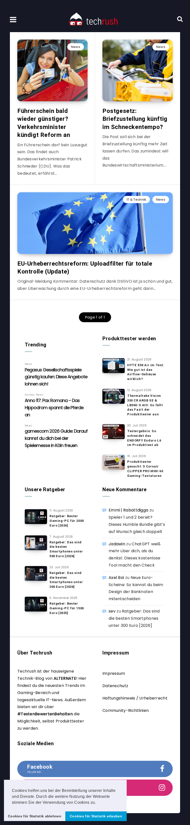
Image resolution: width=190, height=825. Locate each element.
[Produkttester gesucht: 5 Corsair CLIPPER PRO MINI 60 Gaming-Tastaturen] (113, 462)
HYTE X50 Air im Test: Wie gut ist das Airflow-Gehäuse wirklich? (146, 372)
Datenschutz (115, 686)
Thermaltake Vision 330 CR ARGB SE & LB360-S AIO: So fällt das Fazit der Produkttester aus (145, 405)
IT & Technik (136, 199)
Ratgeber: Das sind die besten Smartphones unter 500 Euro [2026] (66, 549)
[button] (97, 803)
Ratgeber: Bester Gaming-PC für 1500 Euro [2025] (66, 608)
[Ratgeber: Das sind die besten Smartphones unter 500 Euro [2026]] (36, 542)
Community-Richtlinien (125, 710)
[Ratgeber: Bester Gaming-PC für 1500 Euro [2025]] (36, 604)
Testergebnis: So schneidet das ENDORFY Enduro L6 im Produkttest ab (144, 438)
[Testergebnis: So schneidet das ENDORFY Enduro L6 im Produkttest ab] (113, 431)
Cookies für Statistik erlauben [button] (96, 816)
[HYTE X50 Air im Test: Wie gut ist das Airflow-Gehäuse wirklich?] (113, 365)
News (75, 46)
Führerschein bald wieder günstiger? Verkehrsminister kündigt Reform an (43, 122)
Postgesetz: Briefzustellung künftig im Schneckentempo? (134, 118)
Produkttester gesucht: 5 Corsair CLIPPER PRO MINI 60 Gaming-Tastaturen (145, 469)
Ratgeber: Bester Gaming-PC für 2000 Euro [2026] (66, 520)
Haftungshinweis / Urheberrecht (134, 698)
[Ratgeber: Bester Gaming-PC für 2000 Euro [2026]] (36, 516)
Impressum (113, 673)
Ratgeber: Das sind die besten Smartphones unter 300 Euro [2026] (66, 580)
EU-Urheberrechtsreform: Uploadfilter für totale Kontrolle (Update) (84, 267)
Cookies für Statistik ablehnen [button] (34, 816)
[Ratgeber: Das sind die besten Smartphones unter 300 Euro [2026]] (36, 573)
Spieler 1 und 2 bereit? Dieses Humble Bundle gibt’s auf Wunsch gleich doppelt (137, 524)
